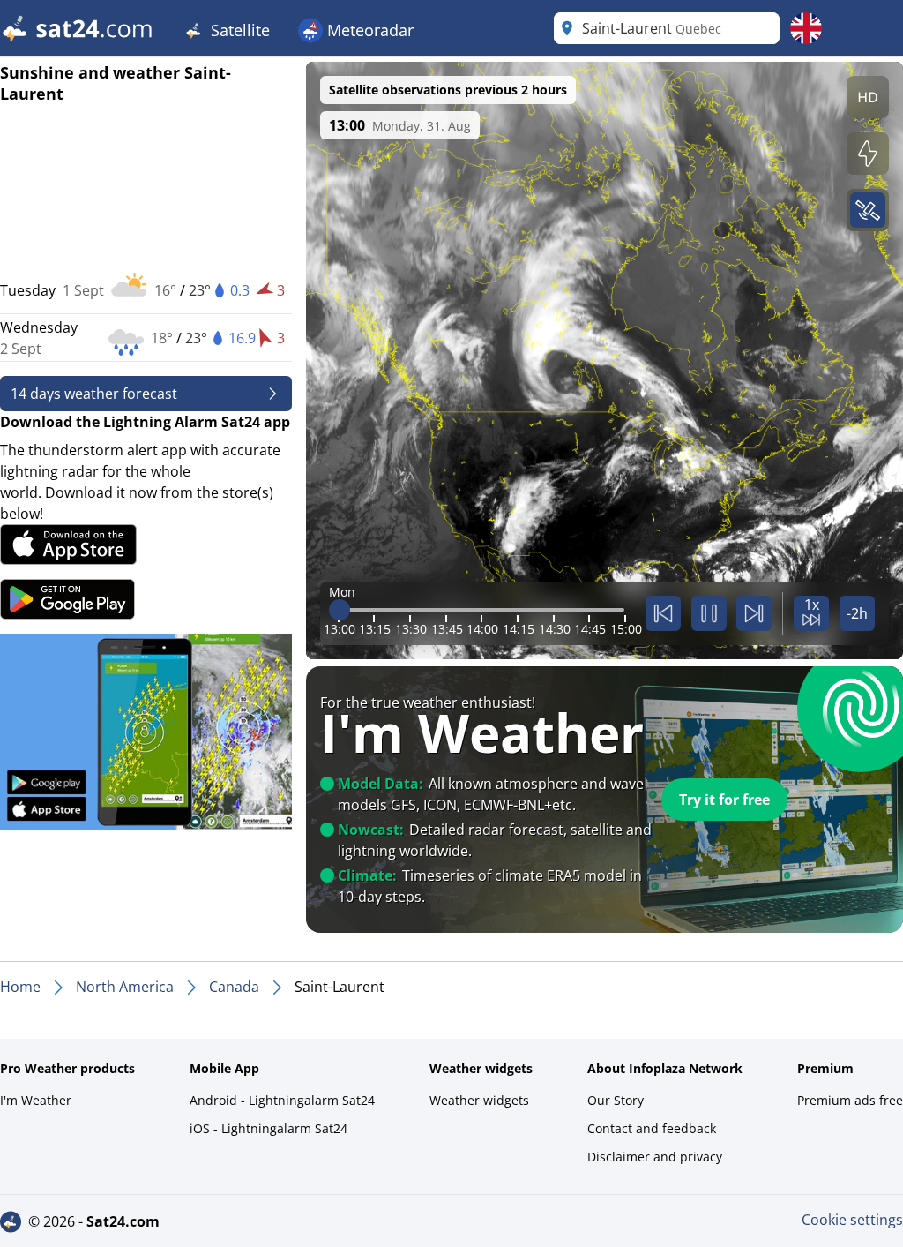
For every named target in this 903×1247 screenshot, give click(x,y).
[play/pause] (709, 613)
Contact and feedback (651, 1128)
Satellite (238, 30)
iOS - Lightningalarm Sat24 (268, 1128)
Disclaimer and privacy (654, 1156)
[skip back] (663, 613)
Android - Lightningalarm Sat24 (282, 1100)
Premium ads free (850, 1100)
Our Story (615, 1100)
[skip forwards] (754, 613)
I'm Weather (35, 1100)
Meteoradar (368, 30)
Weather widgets (479, 1100)
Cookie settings (852, 1219)
